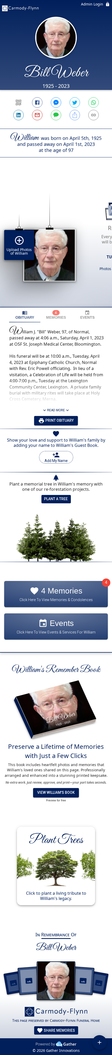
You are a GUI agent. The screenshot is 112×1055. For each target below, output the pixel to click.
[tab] (24, 314)
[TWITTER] (75, 102)
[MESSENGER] (56, 102)
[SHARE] (75, 115)
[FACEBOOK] (37, 102)
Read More (56, 410)
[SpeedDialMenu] (99, 1042)
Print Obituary (59, 420)
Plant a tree (56, 499)
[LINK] (93, 115)
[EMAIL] (37, 115)
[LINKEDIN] (18, 115)
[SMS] (56, 115)
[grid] (56, 241)
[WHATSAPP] (93, 102)
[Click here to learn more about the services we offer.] (56, 1012)
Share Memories (59, 1030)
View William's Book (56, 792)
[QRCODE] (18, 102)
